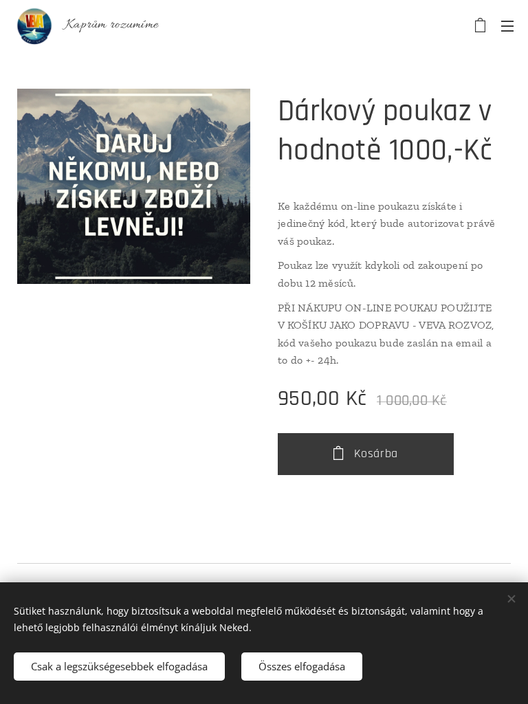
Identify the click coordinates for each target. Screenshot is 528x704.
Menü (507, 25)
